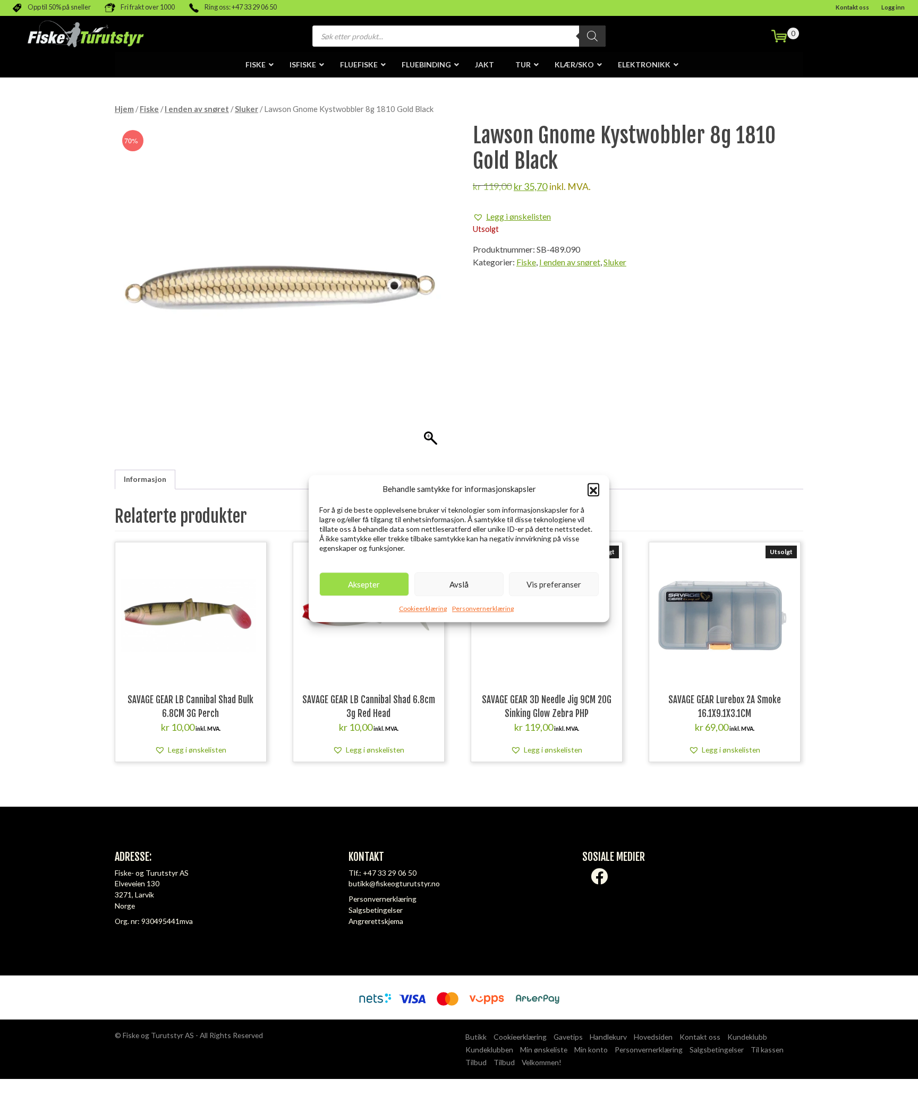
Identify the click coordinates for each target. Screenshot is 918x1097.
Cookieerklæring (423, 608)
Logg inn (893, 7)
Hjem (124, 109)
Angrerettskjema (375, 921)
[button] (593, 488)
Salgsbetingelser (375, 909)
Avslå (459, 584)
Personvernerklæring (483, 608)
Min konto (591, 1049)
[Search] (592, 36)
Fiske (149, 109)
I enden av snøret (197, 109)
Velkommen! (542, 1062)
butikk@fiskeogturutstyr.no (394, 883)
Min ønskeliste (543, 1049)
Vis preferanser (553, 584)
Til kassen (767, 1049)
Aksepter (364, 584)
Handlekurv (608, 1036)
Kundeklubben (489, 1049)
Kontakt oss (852, 7)
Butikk (476, 1036)
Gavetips (568, 1036)
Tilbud (476, 1062)
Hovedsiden (653, 1036)
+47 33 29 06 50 (389, 872)
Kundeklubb (747, 1036)
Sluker (246, 109)
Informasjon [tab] (145, 478)
